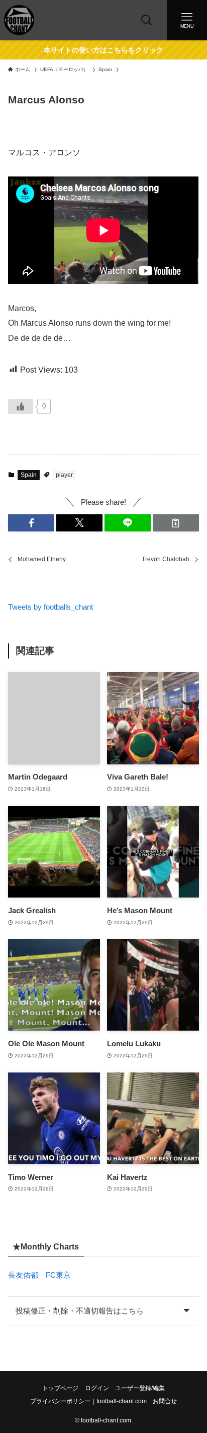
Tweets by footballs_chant (50, 607)
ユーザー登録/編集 (140, 1388)
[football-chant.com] (19, 20)
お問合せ (165, 1401)
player (64, 475)
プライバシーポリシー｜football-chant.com (88, 1401)
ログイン (97, 1388)
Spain (29, 475)
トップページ (60, 1388)
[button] (31, 523)
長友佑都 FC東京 (39, 1275)
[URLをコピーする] (176, 523)
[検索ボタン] (147, 20)
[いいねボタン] (20, 406)
